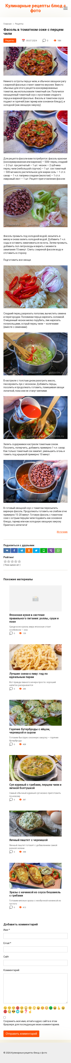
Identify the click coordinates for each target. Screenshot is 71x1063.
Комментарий (11, 970)
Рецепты (9, 40)
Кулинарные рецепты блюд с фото (35, 8)
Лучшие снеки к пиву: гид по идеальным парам (28, 675)
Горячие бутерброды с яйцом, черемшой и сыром (29, 731)
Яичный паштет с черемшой (28, 840)
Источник (62, 531)
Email (7, 943)
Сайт (6, 956)
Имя (6, 929)
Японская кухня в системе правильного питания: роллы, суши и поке (34, 618)
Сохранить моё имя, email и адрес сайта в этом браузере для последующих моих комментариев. (31, 1023)
